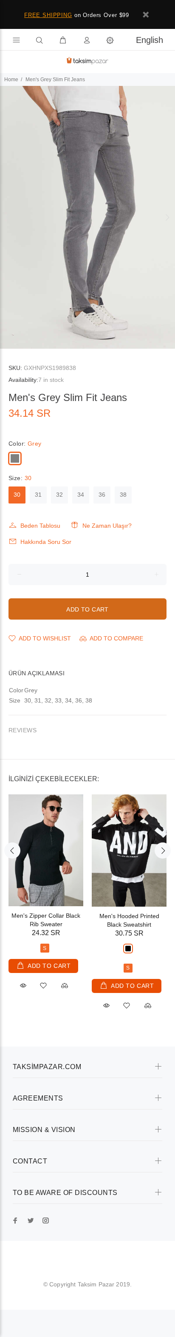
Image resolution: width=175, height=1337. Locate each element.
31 (38, 494)
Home (11, 79)
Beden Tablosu (40, 525)
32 (59, 494)
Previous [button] (8, 217)
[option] (87, 217)
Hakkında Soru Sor (45, 541)
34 (80, 494)
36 (102, 494)
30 (17, 494)
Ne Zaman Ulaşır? (107, 525)
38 (123, 494)
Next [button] (167, 217)
